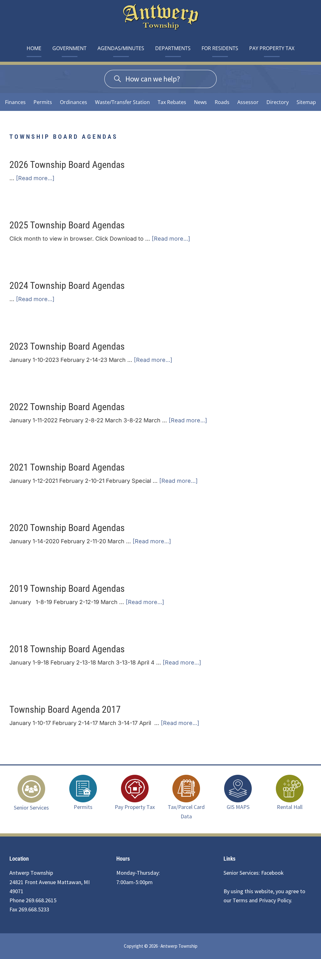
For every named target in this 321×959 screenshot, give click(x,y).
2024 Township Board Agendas (67, 285)
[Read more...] (35, 179)
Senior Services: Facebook (254, 872)
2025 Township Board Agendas (67, 225)
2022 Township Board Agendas (67, 406)
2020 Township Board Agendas (67, 527)
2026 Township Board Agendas (67, 164)
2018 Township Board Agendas (67, 649)
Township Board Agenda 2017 (65, 709)
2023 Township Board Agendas (67, 346)
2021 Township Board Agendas (67, 467)
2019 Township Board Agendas (67, 588)
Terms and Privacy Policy (262, 900)
